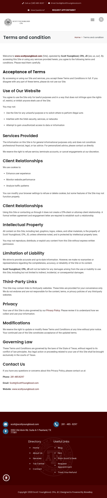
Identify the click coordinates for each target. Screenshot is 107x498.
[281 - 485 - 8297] (56, 424)
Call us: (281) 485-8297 (34, 3)
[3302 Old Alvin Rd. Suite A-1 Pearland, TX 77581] (5, 431)
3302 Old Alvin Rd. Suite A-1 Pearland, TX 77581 (31, 431)
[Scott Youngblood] (17, 22)
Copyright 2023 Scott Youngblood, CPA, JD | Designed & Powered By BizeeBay (55, 492)
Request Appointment (64, 10)
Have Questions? (38, 10)
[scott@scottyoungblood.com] (5, 424)
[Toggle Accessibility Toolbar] (6, 477)
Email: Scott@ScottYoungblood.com (66, 3)
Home (78, 37)
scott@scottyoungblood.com (25, 424)
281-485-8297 (17, 377)
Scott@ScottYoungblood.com (24, 383)
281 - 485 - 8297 (69, 424)
